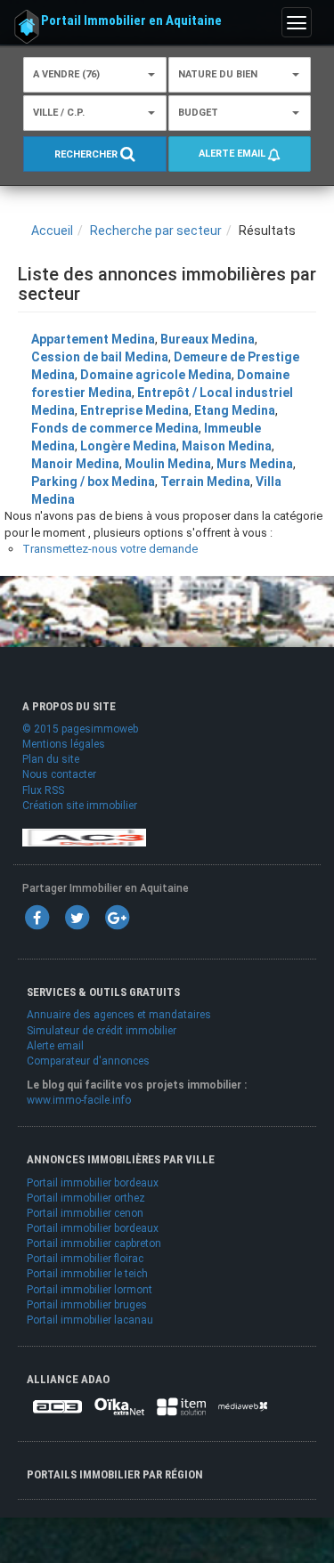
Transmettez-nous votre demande (110, 548)
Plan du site (50, 759)
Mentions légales (63, 744)
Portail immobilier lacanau (90, 1320)
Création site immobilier (79, 805)
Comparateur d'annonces (88, 1061)
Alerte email (233, 153)
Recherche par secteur (156, 230)
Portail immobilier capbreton (94, 1243)
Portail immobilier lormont (89, 1290)
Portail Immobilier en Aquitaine (131, 20)
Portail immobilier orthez (86, 1198)
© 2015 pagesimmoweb (80, 729)
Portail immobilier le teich (87, 1273)
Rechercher (87, 154)
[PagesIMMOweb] (84, 836)
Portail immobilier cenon (85, 1213)
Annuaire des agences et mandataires (119, 1014)
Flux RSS (43, 790)
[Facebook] (36, 917)
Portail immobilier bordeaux (93, 1183)
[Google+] (116, 917)
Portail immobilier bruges (87, 1305)
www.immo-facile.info (79, 1100)
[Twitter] (76, 917)
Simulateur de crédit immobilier (101, 1030)
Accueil (52, 230)
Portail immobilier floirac (85, 1258)
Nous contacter (59, 774)
